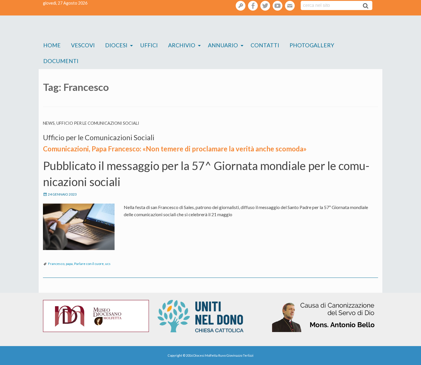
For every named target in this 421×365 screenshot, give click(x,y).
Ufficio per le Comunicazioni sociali (97, 123)
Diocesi (116, 45)
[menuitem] (52, 45)
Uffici (149, 45)
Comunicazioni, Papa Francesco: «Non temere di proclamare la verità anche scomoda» (175, 149)
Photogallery (312, 45)
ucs (108, 263)
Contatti (265, 45)
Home (52, 45)
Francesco (56, 263)
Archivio (181, 45)
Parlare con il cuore (89, 263)
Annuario (223, 45)
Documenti (60, 61)
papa (69, 263)
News (49, 123)
